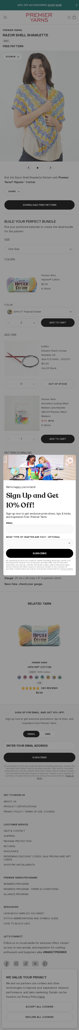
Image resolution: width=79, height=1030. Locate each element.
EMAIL (9, 522)
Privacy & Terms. (66, 569)
